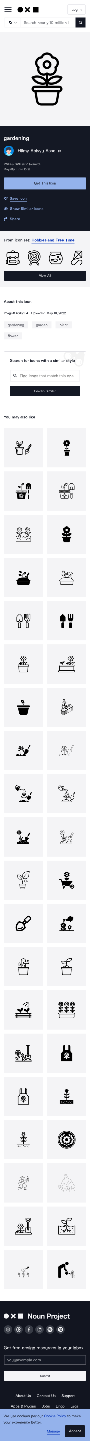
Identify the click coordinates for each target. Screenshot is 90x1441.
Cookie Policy (55, 1416)
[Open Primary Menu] (8, 9)
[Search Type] (12, 22)
